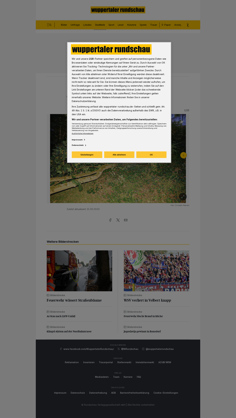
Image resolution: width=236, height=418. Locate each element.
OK (151, 155)
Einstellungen (87, 155)
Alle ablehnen (119, 155)
